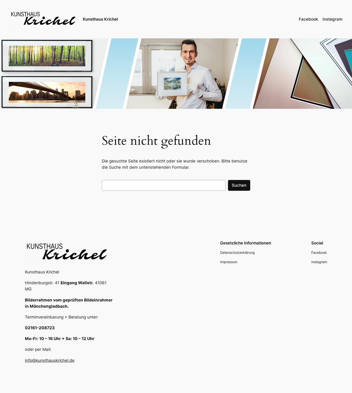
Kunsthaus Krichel (100, 19)
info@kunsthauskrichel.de (49, 360)
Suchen (239, 185)
